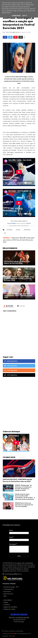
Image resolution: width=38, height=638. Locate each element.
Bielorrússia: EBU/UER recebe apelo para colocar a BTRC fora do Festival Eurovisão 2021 (18, 240)
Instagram (23, 223)
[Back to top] (33, 633)
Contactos (7, 605)
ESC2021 (18, 230)
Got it (24, 15)
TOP (5, 233)
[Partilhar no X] (10, 37)
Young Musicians (8, 589)
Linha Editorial (8, 600)
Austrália (9, 230)
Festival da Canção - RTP (11, 587)
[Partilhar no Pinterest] (15, 37)
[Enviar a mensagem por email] (20, 37)
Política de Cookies (9, 609)
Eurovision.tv (7, 591)
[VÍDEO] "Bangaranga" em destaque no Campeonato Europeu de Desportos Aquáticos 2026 (23, 487)
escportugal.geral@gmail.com (13, 574)
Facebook (13, 223)
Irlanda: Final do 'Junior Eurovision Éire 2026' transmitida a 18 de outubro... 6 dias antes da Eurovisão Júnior (25, 496)
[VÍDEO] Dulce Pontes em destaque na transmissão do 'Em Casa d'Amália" (24, 504)
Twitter (18, 223)
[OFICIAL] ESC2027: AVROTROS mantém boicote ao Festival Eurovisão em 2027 (17, 480)
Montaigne (27, 230)
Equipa (6, 602)
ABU (5, 596)
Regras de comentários (10, 607)
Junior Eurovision (8, 594)
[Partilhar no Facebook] (5, 37)
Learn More (16, 15)
